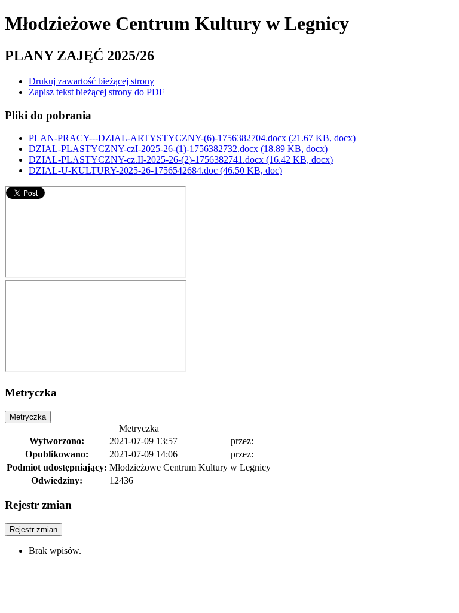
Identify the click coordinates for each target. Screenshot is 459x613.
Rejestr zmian (33, 529)
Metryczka (28, 416)
